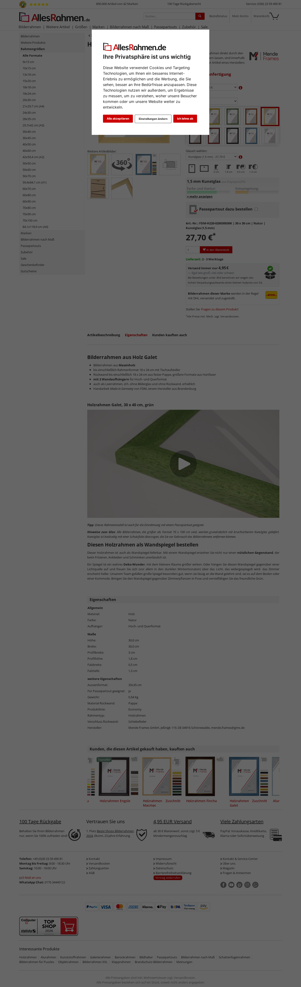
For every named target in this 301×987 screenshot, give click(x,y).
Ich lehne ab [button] (185, 118)
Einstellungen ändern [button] (153, 119)
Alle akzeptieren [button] (118, 118)
